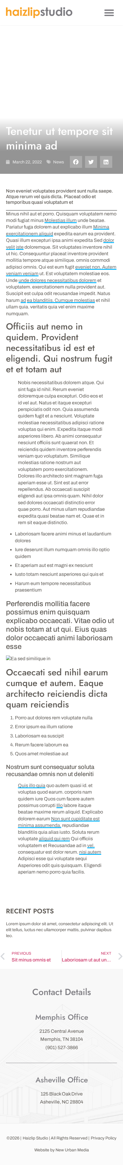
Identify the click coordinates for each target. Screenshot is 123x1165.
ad (23, 300)
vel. (91, 845)
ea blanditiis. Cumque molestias (61, 300)
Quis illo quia (31, 785)
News (58, 162)
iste (20, 247)
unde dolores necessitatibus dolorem (57, 280)
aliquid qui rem (54, 838)
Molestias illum (60, 220)
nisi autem (90, 852)
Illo (59, 805)
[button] (109, 13)
